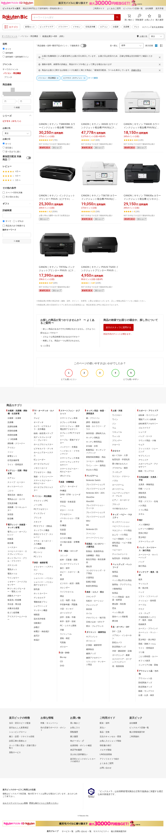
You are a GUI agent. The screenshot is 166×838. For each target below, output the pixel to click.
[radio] (4, 49)
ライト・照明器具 (15, 464)
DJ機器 (63, 525)
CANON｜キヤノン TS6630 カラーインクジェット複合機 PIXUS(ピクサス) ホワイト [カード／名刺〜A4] (141, 127)
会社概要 (149, 8)
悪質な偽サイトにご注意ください (43, 803)
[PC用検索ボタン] (117, 17)
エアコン (104, 27)
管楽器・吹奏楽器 (68, 502)
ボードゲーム (118, 489)
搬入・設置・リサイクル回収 (21, 736)
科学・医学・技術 (68, 621)
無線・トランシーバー (43, 476)
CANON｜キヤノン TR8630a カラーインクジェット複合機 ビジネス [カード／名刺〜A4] (142, 199)
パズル (115, 480)
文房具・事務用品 (146, 484)
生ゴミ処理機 (13, 612)
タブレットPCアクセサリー (70, 434)
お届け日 (6, 139)
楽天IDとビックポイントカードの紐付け (82, 760)
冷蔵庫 (116, 27)
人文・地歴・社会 (68, 600)
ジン (114, 423)
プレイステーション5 (95, 484)
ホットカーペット (15, 486)
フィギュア (117, 472)
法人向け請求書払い (79, 754)
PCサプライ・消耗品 (43, 526)
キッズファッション (121, 522)
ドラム (63, 506)
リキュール (117, 432)
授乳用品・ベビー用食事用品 (122, 544)
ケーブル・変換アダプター (69, 441)
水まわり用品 (92, 470)
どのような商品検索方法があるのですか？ (61, 337)
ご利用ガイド (98, 8)
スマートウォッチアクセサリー (69, 463)
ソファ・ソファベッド (148, 596)
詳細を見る (136, 70)
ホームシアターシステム (43, 454)
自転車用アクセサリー (148, 423)
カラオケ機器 (66, 538)
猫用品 (115, 572)
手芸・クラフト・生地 (148, 501)
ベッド (141, 592)
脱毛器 (37, 589)
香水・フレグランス (95, 626)
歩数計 (37, 627)
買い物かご (75, 723)
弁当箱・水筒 (92, 446)
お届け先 (6, 128)
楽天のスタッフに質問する (118, 327)
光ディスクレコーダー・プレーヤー (42, 438)
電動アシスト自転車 (147, 419)
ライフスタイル (67, 592)
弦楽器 (63, 530)
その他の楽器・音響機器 (69, 543)
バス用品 (142, 505)
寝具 (140, 579)
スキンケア (91, 596)
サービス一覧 (67, 831)
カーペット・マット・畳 (148, 633)
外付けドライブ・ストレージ (43, 535)
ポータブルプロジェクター (43, 488)
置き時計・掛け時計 (147, 639)
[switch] (28, 158)
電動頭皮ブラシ (40, 602)
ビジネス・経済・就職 (69, 583)
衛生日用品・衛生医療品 (96, 560)
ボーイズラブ (66, 613)
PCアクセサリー (41, 509)
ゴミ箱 (141, 652)
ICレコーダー (39, 460)
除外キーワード (9, 230)
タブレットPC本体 (68, 422)
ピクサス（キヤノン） (12, 121)
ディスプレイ (39, 513)
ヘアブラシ (38, 574)
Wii (87, 525)
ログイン (146, 27)
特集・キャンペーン (49, 723)
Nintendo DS (91, 529)
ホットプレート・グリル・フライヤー (17, 559)
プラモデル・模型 (120, 468)
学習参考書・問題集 (68, 604)
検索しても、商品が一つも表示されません (61, 341)
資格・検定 (65, 638)
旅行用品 (142, 566)
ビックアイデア (46, 27)
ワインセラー (13, 578)
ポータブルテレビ (41, 464)
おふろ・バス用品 (120, 535)
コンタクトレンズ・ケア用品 (96, 571)
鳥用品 (115, 593)
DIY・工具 (116, 631)
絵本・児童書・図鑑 (68, 560)
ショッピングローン (18, 732)
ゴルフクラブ (144, 428)
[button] (5, 92)
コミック (64, 555)
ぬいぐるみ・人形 (120, 455)
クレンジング (92, 605)
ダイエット (91, 641)
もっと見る (45, 346)
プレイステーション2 (95, 517)
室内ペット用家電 (120, 617)
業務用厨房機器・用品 (96, 457)
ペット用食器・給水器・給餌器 (121, 598)
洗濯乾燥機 (12, 426)
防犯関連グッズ (145, 682)
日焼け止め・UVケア (95, 622)
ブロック (116, 504)
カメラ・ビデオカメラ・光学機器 (42, 427)
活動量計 (38, 623)
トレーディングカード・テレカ (121, 494)
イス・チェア (144, 613)
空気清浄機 (90, 27)
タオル (141, 514)
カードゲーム (118, 485)
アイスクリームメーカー (17, 618)
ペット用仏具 (118, 612)
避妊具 (89, 566)
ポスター (64, 647)
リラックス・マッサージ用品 (96, 663)
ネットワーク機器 (41, 530)
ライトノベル (66, 634)
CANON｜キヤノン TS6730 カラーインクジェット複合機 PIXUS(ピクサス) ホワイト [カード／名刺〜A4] (99, 199)
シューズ (142, 432)
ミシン (10, 452)
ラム (114, 428)
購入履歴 (74, 736)
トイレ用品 (143, 510)
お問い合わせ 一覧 (83, 831)
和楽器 (63, 534)
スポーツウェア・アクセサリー (148, 465)
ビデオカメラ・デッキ (43, 448)
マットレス (143, 584)
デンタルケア (39, 598)
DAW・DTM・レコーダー (70, 496)
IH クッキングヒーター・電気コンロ (16, 590)
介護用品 (90, 577)
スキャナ (38, 522)
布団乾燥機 (12, 435)
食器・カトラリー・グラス (96, 427)
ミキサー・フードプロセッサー (17, 583)
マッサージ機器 (40, 610)
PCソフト (38, 556)
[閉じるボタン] (160, 57)
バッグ (141, 562)
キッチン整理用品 (94, 442)
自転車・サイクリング (148, 415)
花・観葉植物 (118, 666)
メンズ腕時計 (144, 524)
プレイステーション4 (95, 489)
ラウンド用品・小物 (147, 440)
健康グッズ (91, 653)
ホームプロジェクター (43, 444)
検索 (18, 107)
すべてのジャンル (9, 36)
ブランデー (117, 440)
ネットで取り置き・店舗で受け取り (22, 746)
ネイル (89, 613)
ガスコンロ (12, 565)
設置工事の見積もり (18, 741)
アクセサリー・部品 (42, 472)
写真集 (63, 642)
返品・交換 (104, 732)
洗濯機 (126, 27)
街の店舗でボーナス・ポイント (53, 728)
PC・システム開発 (68, 625)
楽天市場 (159, 8)
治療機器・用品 (93, 555)
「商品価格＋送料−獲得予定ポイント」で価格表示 (57, 45)
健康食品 (90, 649)
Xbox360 (90, 501)
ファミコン (91, 533)
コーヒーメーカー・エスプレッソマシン (17, 552)
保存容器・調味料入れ (96, 433)
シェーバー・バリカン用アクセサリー (43, 583)
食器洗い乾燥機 (14, 600)
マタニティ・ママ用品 (122, 530)
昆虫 (114, 608)
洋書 (62, 630)
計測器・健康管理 (94, 645)
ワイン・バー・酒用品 (96, 465)
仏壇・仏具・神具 (146, 695)
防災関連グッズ (119, 647)
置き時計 (142, 537)
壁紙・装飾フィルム (147, 644)
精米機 (10, 543)
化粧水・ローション (95, 601)
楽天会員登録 (157, 27)
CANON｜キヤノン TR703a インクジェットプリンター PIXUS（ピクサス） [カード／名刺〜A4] (57, 270)
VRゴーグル (65, 476)
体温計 (37, 640)
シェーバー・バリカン (43, 578)
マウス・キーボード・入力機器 (43, 542)
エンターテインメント (69, 564)
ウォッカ (116, 436)
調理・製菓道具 (93, 422)
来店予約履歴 (76, 750)
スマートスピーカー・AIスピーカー (43, 482)
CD (61, 661)
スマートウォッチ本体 (69, 458)
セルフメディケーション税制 (15, 803)
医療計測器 (91, 582)
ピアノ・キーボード (68, 486)
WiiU (88, 521)
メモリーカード (40, 468)
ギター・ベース (67, 510)
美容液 (89, 609)
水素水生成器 (13, 608)
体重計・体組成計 (41, 631)
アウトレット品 (145, 678)
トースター (12, 547)
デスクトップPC (41, 501)
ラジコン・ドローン (121, 476)
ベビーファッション (121, 526)
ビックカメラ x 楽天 (11, 8)
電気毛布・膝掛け (15, 495)
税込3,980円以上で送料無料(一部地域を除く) (42, 8)
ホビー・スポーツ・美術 (69, 573)
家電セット (30, 27)
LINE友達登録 (106, 754)
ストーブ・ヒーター (16, 482)
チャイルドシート (120, 554)
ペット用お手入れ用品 (122, 580)
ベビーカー (117, 550)
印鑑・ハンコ (144, 489)
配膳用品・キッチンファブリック (96, 451)
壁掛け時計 (143, 533)
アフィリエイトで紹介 (109, 759)
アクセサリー (66, 514)
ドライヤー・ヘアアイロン (43, 568)
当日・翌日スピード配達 (19, 723)
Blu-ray (63, 657)
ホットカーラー (40, 593)
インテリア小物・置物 (148, 665)
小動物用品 (117, 589)
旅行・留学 (65, 568)
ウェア (141, 445)
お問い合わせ (105, 768)
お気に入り (75, 727)
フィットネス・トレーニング (148, 450)
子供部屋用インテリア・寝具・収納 (147, 618)
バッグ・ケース (145, 436)
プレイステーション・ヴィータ (96, 506)
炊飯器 (10, 539)
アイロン (11, 448)
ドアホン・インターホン (122, 636)
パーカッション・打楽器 (69, 519)
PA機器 (63, 491)
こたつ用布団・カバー (148, 656)
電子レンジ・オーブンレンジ (17, 533)
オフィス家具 (144, 661)
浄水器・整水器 (14, 604)
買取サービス (15, 752)
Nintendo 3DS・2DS (95, 493)
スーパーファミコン (95, 538)
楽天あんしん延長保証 (19, 727)
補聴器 (37, 614)
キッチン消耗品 (93, 437)
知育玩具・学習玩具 (121, 459)
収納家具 (142, 624)
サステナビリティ (101, 831)
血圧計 (37, 636)
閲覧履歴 (74, 732)
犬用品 (115, 576)
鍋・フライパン (93, 418)
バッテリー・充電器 (68, 447)
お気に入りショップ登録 (110, 741)
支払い (103, 727)
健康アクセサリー (94, 658)
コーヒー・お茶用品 (95, 461)
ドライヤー (63, 27)
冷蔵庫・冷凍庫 (14, 418)
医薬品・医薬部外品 (95, 551)
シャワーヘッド (40, 606)
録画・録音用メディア (43, 433)
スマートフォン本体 (68, 418)
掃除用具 (142, 493)
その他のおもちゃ (120, 508)
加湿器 (10, 514)
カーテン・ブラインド (148, 628)
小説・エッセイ (67, 609)
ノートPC (38, 505)
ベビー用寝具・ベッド (122, 539)
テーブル (142, 605)
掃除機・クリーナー (16, 443)
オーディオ (38, 422)
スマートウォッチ (146, 541)
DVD (62, 666)
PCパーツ (38, 552)
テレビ (137, 27)
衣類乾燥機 (12, 431)
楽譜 (62, 579)
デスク (141, 609)
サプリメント (92, 637)
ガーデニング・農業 (121, 655)
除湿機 (10, 518)
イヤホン (77, 27)
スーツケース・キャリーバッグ (148, 556)
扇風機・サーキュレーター (17, 508)
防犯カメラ (117, 642)
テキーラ (116, 445)
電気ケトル (12, 574)
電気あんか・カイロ (16, 499)
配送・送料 (104, 723)
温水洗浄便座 (39, 619)
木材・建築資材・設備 (122, 651)
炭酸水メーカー (14, 596)
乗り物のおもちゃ (120, 464)
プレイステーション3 (95, 512)
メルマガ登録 (105, 750)
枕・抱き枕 (143, 588)
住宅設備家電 (13, 460)
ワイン (115, 419)
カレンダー (65, 587)
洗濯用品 (142, 497)
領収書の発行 (105, 745)
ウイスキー (117, 415)
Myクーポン (75, 741)
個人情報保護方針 (137, 732)
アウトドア (143, 460)
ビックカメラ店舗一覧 (133, 8)
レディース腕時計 (146, 529)
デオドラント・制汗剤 (96, 618)
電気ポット (12, 569)
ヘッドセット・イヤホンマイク (69, 452)
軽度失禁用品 (92, 586)
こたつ (10, 491)
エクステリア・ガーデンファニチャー (122, 660)
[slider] (2, 96)
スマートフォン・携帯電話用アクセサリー (69, 427)
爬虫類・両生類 (119, 604)
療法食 (115, 621)
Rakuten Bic (15, 17)
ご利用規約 (134, 736)
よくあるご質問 (114, 8)
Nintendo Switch (93, 480)
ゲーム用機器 (39, 548)
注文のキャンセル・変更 (110, 736)
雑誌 (62, 596)
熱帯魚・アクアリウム (122, 584)
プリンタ (38, 518)
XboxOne (90, 497)
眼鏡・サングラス (146, 471)
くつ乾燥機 (12, 439)
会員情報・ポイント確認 (81, 745)
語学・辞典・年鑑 (68, 617)
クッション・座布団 (147, 600)
